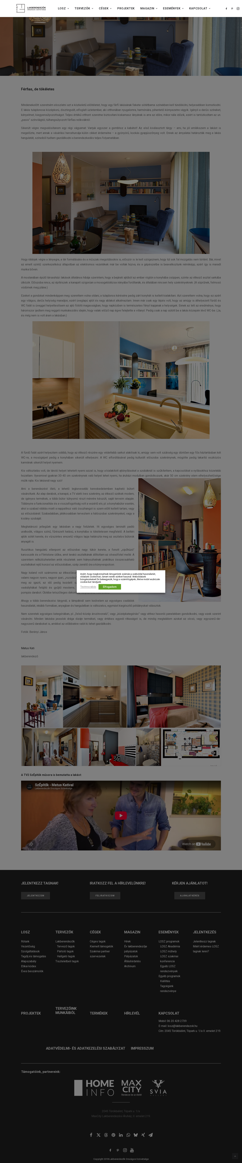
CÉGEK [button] (103, 8)
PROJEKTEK (126, 8)
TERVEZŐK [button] (82, 8)
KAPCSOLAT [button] (198, 8)
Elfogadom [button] (110, 586)
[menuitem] (63, 8)
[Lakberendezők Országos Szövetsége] (31, 8)
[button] (227, 8)
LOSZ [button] (62, 8)
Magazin (147, 8)
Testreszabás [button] (88, 586)
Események (171, 8)
